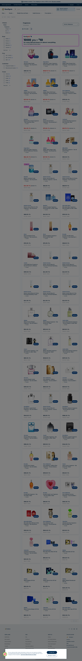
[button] (5, 654)
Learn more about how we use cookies (28, 654)
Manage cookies (52, 655)
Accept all (52, 652)
